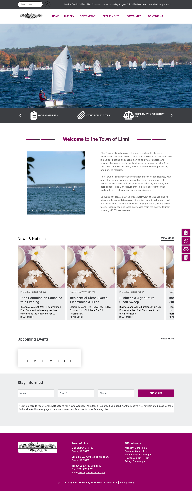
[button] (90, 16)
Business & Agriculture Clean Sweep (136, 300)
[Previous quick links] (21, 115)
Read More (27, 317)
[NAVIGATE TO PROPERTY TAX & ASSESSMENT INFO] (186, 249)
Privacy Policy (126, 482)
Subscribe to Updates (31, 409)
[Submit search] (47, 4)
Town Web (96, 482)
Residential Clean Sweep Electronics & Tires (89, 300)
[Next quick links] (171, 115)
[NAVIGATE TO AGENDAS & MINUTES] (186, 232)
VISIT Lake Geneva (120, 210)
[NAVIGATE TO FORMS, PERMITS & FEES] (186, 241)
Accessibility (111, 482)
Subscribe (156, 393)
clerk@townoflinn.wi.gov (91, 472)
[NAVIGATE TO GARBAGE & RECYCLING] (186, 257)
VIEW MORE (167, 238)
